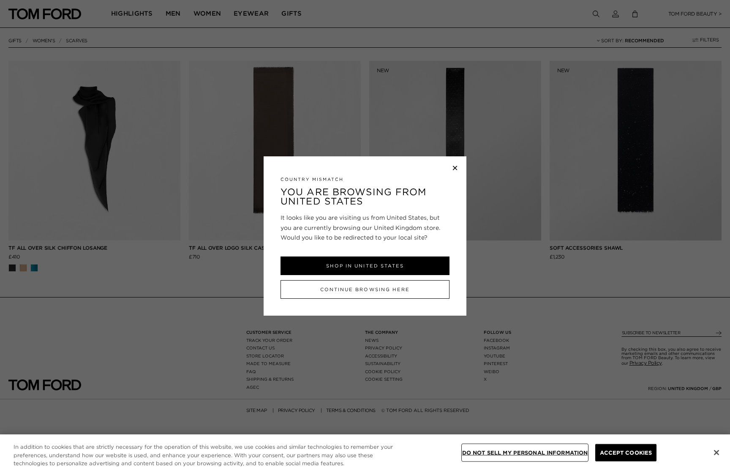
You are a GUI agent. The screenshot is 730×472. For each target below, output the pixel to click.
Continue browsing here (364, 289)
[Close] (716, 452)
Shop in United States (364, 266)
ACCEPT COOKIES (626, 452)
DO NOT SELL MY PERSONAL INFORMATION (525, 452)
